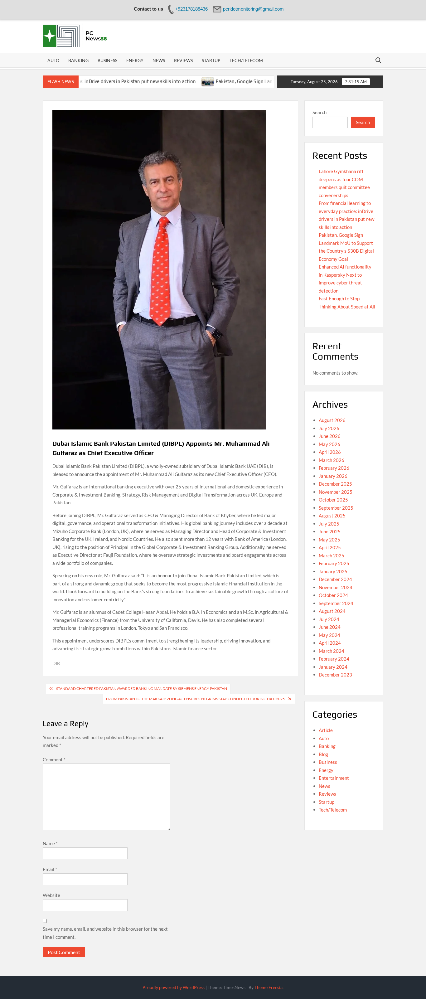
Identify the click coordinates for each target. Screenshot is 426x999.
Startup (211, 60)
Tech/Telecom (246, 60)
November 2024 (335, 587)
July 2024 (329, 619)
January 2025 (333, 571)
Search (319, 112)
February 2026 (334, 468)
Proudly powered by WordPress (174, 987)
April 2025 (330, 547)
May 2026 (329, 444)
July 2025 (329, 523)
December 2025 (335, 484)
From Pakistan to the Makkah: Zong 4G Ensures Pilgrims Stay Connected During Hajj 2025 (195, 698)
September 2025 (336, 508)
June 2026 (330, 436)
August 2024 (332, 611)
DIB (56, 663)
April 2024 (330, 643)
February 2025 (334, 563)
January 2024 (333, 667)
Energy (134, 60)
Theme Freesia (268, 987)
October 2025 (333, 499)
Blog (323, 754)
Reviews (183, 60)
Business (107, 60)
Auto (53, 60)
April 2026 (330, 452)
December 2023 (335, 674)
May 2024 (329, 635)
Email (50, 869)
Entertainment (334, 778)
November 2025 (335, 492)
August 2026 (332, 420)
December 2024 (335, 579)
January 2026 (333, 476)
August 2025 (332, 515)
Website (51, 895)
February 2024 (334, 659)
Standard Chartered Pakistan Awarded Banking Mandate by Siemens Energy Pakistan (141, 688)
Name (50, 843)
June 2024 (330, 627)
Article (326, 730)
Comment (54, 759)
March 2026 (331, 460)
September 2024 (336, 603)
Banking (78, 60)
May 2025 (329, 539)
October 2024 (333, 595)
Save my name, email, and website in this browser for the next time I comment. (105, 933)
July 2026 (329, 428)
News (158, 60)
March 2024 (331, 651)
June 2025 (330, 531)
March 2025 (331, 555)
